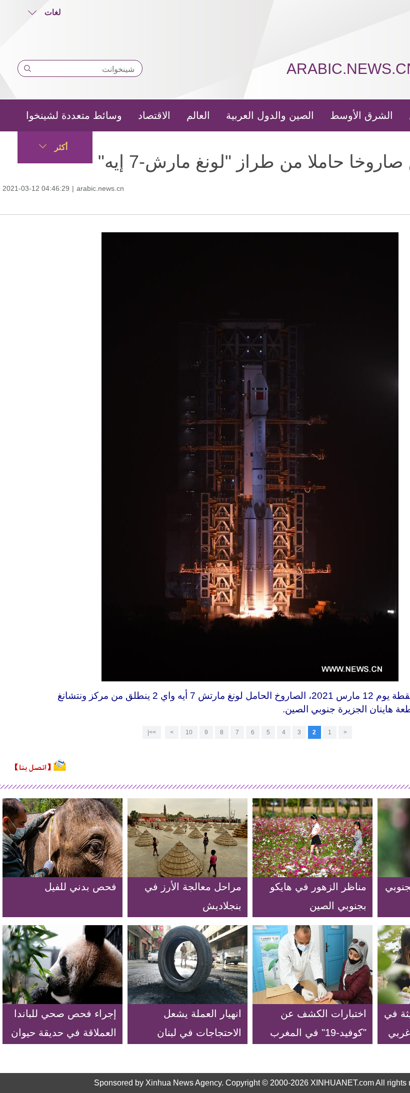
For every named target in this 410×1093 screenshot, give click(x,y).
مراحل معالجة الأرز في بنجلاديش (193, 896)
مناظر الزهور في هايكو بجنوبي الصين (318, 896)
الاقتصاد (154, 115)
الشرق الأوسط (361, 115)
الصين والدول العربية (270, 115)
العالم (198, 115)
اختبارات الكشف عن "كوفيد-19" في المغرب (318, 1023)
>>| (152, 732)
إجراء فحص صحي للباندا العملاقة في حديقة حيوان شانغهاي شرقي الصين (63, 1032)
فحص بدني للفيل (80, 886)
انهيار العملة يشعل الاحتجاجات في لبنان (199, 1023)
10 (189, 732)
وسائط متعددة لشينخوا (74, 115)
